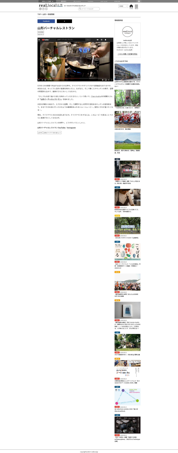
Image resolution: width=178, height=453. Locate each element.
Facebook (46, 21)
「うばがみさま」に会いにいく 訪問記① (127, 108)
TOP (39, 14)
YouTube (61, 127)
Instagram (71, 127)
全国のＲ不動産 (47, 1)
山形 (44, 14)
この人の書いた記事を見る (127, 54)
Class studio (96, 96)
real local (103, 1)
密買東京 (63, 1)
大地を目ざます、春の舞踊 (123, 129)
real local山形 (128, 50)
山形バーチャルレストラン (51, 99)
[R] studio (77, 1)
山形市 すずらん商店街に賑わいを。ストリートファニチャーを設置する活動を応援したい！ (127, 84)
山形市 (40, 133)
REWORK (117, 1)
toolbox (90, 1)
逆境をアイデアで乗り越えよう (52, 133)
